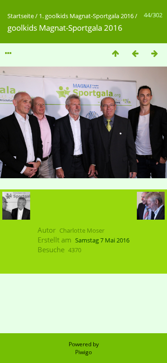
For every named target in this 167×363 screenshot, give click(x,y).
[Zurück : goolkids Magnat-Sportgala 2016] (135, 53)
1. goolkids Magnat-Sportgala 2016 (86, 16)
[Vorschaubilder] (115, 53)
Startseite (20, 16)
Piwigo (83, 352)
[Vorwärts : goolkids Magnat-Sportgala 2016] (154, 53)
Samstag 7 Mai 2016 (102, 240)
